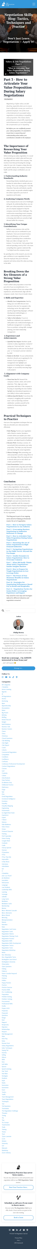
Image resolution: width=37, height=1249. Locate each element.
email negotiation (7, 796)
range (4, 1018)
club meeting (6, 740)
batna (3, 710)
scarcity (4, 1052)
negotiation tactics (8, 945)
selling (4, 1055)
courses (4, 768)
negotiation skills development (11, 943)
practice (4, 985)
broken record (6, 720)
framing (4, 834)
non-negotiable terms (9, 957)
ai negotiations (6, 696)
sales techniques (7, 1048)
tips (3, 1120)
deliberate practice (7, 785)
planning (4, 976)
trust (3, 1134)
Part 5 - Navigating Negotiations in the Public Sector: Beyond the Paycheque (19, 551)
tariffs (4, 1094)
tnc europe (5, 1122)
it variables (5, 873)
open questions (6, 966)
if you (3, 855)
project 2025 (6, 1008)
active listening (6, 689)
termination (5, 1108)
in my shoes (5, 862)
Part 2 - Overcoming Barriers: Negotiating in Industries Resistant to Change (18, 531)
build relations (6, 724)
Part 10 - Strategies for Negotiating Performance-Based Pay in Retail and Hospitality (19, 584)
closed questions (7, 738)
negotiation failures (8, 934)
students (4, 1078)
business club (6, 727)
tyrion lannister (6, 1136)
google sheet (6, 841)
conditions (5, 757)
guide (3, 845)
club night (5, 743)
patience (4, 971)
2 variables (5, 687)
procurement (6, 1001)
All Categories (6, 685)
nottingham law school (9, 959)
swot (3, 1090)
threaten (4, 1113)
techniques (5, 1101)
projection (5, 1011)
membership (5, 906)
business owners (7, 729)
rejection (4, 1027)
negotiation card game (9, 929)
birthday (4, 715)
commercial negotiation (9, 752)
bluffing (4, 717)
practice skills (6, 990)
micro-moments (7, 913)
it (2, 871)
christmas (5, 736)
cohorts (4, 750)
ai (2, 694)
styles (3, 1083)
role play (5, 1038)
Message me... (18, 668)
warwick (4, 1148)
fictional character (7, 831)
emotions (4, 801)
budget (4, 722)
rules (3, 1041)
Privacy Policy (18, 1238)
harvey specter (6, 848)
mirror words (6, 915)
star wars (5, 1073)
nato (3, 927)
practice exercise (7, 987)
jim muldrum (6, 878)
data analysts (6, 778)
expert (4, 817)
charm (4, 731)
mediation (5, 901)
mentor (4, 908)
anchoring (5, 701)
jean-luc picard (6, 876)
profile (4, 1006)
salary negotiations (8, 99)
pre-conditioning (7, 992)
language (5, 885)
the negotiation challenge (10, 1111)
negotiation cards (7, 931)
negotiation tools (7, 948)
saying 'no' (5, 1050)
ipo (3, 869)
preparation (5, 994)
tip (3, 1118)
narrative (4, 924)
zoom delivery (6, 1153)
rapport (4, 1022)
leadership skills (7, 889)
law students (6, 887)
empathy (4, 803)
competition (5, 754)
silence (4, 1057)
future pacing (6, 838)
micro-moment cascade (9, 910)
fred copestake (6, 836)
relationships (6, 1029)
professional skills (7, 1004)
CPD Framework (18, 1243)
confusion (5, 761)
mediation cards (7, 903)
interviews (5, 864)
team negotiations (7, 1099)
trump (4, 1132)
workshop (5, 1150)
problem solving (7, 997)
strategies (5, 1076)
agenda (4, 692)
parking (4, 969)
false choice (5, 827)
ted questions (6, 1106)
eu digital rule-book (8, 813)
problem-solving (7, 999)
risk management (7, 1034)
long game (5, 899)
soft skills (5, 1064)
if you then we (6, 857)
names (4, 922)
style (3, 1080)
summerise (5, 1087)
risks (3, 1036)
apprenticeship (6, 706)
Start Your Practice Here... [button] (18, 1187)
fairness (4, 822)
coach (4, 747)
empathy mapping (7, 806)
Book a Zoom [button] (18, 1218)
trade (3, 1127)
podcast (4, 978)
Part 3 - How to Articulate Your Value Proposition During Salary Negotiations (19, 538)
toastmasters (6, 1125)
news (3, 952)
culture (4, 775)
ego (3, 792)
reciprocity (5, 1025)
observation (5, 964)
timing (4, 1115)
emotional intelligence (8, 799)
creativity (4, 773)
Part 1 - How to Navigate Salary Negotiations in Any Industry (19, 526)
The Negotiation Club (21, 1208)
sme (3, 1062)
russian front (6, 1043)
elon (3, 794)
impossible (5, 859)
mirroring (4, 917)
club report (5, 745)
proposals (5, 1013)
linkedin (4, 896)
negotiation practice (8, 938)
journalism (5, 880)
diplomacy (5, 787)
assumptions (6, 708)
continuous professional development (13, 764)
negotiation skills (7, 941)
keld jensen (5, 882)
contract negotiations (8, 766)
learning (4, 892)
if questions (5, 852)
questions (5, 1015)
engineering (5, 808)
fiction (4, 829)
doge (3, 789)
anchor (4, 699)
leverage (4, 894)
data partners (6, 780)
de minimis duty (7, 782)
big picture (5, 713)
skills (3, 1059)
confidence (5, 759)
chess (3, 733)
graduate (4, 843)
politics (4, 980)
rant (3, 1020)
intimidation (5, 866)
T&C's (18, 1240)
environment (5, 810)
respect (4, 1031)
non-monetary (6, 955)
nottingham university (8, 962)
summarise (5, 1085)
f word (4, 820)
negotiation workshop (8, 950)
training (4, 1129)
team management (8, 1097)
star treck (5, 1071)
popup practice (6, 983)
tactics (4, 1092)
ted (3, 1104)
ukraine (4, 1141)
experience (5, 815)
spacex (4, 1066)
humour (4, 850)
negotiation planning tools (10, 936)
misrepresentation (7, 920)
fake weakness (6, 824)
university (5, 1143)
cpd (3, 771)
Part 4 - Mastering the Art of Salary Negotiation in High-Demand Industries (17, 544)
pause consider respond (9, 973)
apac (3, 703)
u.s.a (3, 1139)
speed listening (6, 1069)
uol (3, 1146)
